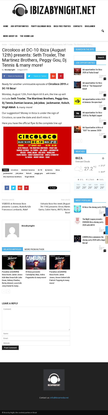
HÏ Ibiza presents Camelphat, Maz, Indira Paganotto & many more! (36, 274)
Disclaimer (90, 26)
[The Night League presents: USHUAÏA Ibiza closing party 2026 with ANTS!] (77, 221)
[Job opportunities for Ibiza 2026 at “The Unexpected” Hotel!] (77, 84)
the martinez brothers (12, 177)
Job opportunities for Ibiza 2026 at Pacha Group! (92, 71)
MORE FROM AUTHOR (34, 249)
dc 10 (40, 170)
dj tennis (48, 170)
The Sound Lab (27, 35)
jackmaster (8, 173)
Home (5, 26)
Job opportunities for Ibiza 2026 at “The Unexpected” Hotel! (92, 85)
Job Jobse (19, 173)
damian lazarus (28, 170)
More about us (10, 35)
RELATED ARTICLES (12, 249)
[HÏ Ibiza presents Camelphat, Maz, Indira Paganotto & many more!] (36, 262)
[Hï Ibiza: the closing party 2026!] (77, 209)
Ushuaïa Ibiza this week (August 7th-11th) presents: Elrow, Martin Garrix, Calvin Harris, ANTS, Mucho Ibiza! (54, 208)
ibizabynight (9, 70)
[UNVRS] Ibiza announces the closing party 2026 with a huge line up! (93, 239)
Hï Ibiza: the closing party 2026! (94, 207)
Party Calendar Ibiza (41, 26)
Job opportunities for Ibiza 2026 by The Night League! (92, 114)
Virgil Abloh (29, 177)
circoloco (14, 170)
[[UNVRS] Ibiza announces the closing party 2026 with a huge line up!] (77, 238)
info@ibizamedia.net (59, 397)
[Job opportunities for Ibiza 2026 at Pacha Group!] (77, 71)
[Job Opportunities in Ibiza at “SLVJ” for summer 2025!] (77, 129)
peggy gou (39, 173)
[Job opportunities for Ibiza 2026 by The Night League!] (77, 114)
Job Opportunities (20, 26)
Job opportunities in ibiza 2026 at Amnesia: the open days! (93, 100)
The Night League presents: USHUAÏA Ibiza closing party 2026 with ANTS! (92, 221)
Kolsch (29, 173)
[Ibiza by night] (54, 10)
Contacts (77, 26)
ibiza (58, 170)
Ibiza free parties (62, 26)
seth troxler (51, 173)
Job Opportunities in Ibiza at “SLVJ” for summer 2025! (92, 129)
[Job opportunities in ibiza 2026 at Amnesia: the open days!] (77, 101)
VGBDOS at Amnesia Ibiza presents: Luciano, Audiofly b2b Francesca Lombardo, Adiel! (16, 206)
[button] (102, 31)
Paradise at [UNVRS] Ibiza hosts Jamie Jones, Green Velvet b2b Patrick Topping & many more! (59, 277)
